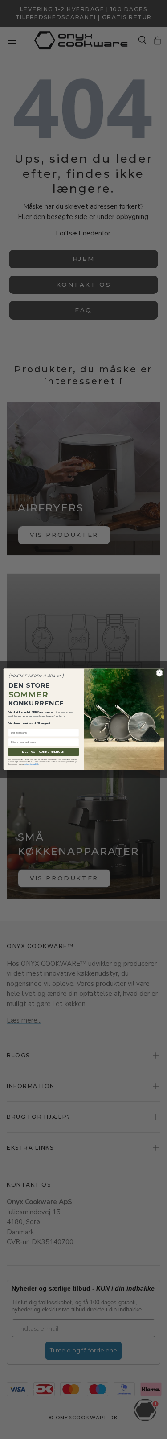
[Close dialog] (159, 673)
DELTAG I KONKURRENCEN (43, 752)
